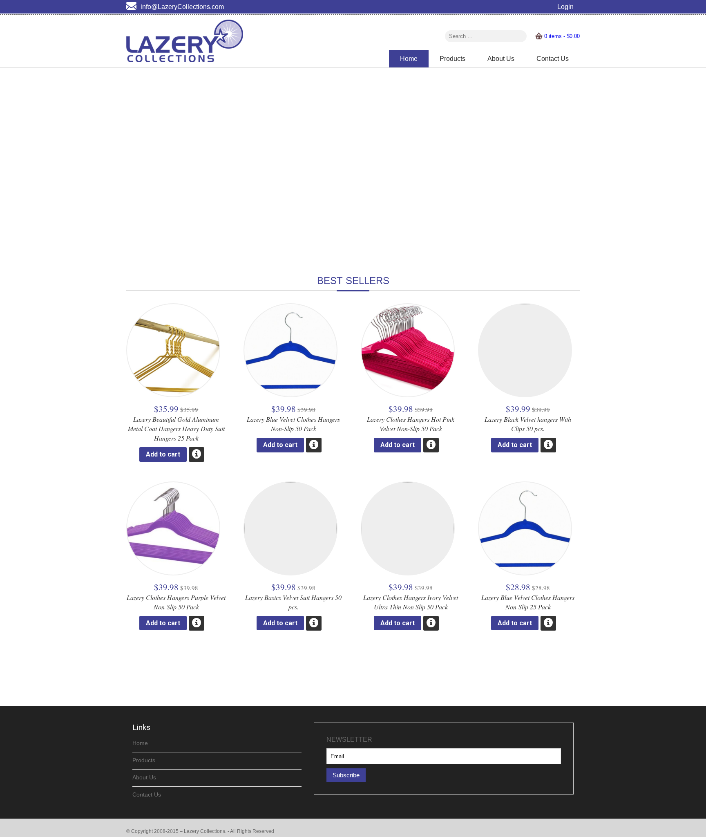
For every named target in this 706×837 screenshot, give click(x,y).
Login (565, 6)
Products (452, 58)
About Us (500, 58)
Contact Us (552, 58)
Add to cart (163, 454)
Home (409, 58)
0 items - (562, 36)
